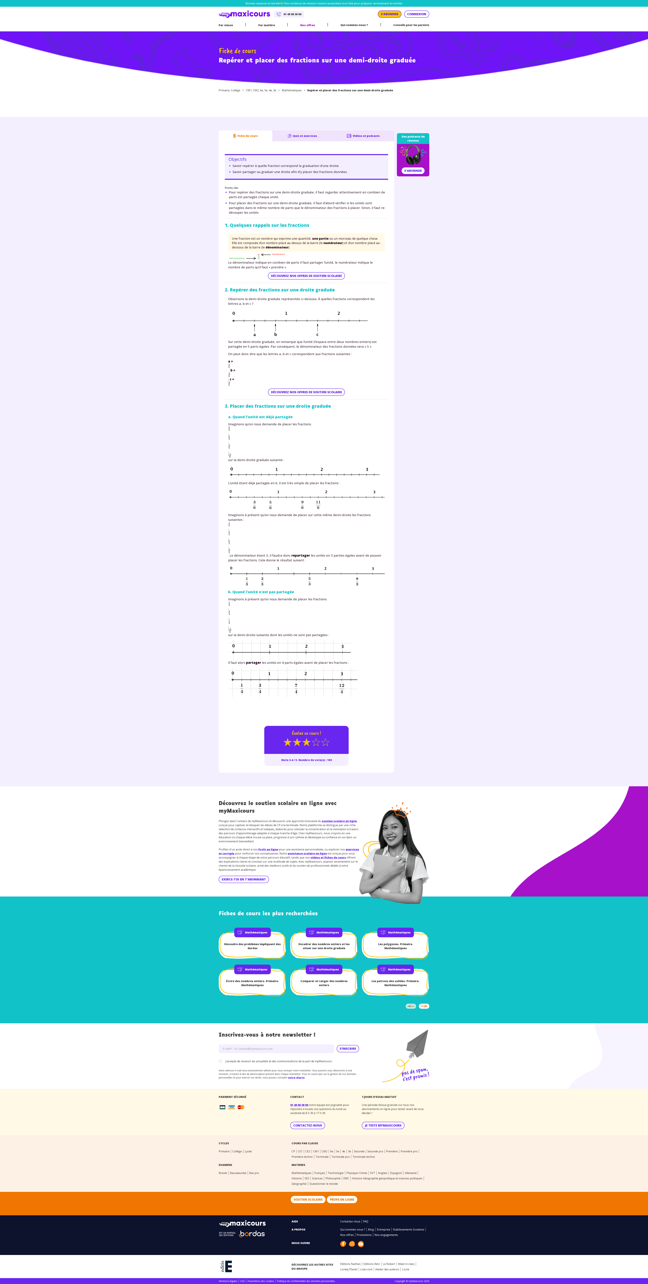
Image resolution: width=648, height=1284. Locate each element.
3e (274, 90)
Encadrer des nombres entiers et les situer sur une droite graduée (324, 946)
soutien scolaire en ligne (339, 821)
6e (261, 90)
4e (270, 90)
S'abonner (413, 171)
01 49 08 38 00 (299, 1105)
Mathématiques (292, 90)
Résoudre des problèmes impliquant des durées (252, 946)
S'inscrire (348, 1049)
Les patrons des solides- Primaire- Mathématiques (396, 983)
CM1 (249, 90)
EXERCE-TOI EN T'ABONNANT (244, 879)
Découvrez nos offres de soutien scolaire (306, 276)
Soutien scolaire (308, 1199)
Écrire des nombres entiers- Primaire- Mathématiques (252, 983)
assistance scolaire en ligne (307, 853)
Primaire (224, 90)
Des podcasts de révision (413, 138)
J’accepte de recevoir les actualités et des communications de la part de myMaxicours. (278, 1061)
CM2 (256, 90)
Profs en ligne (268, 849)
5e (265, 90)
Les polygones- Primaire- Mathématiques (395, 946)
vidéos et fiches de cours (328, 857)
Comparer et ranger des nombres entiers (324, 983)
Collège (235, 90)
